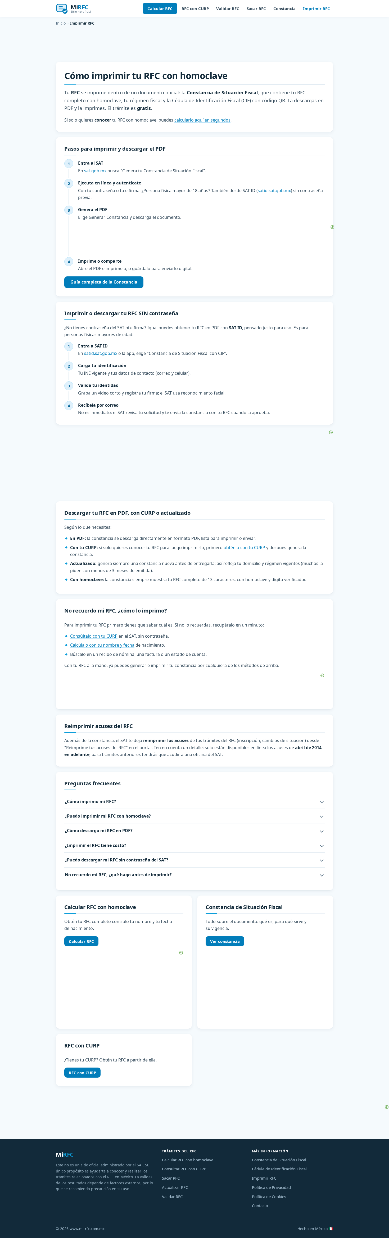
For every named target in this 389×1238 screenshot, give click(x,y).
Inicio (61, 23)
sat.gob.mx (95, 171)
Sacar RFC (256, 8)
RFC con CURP (195, 8)
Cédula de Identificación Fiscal (279, 1168)
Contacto (260, 1205)
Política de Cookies (269, 1196)
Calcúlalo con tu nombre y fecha (102, 645)
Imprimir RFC (316, 8)
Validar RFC (227, 8)
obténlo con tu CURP (244, 547)
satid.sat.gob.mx (274, 190)
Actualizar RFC (175, 1187)
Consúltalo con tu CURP (93, 636)
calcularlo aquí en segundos (202, 120)
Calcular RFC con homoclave (187, 1159)
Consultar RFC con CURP (184, 1168)
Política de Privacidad (271, 1187)
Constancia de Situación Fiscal (279, 1159)
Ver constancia (225, 941)
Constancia (284, 8)
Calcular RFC (160, 8)
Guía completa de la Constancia (103, 282)
